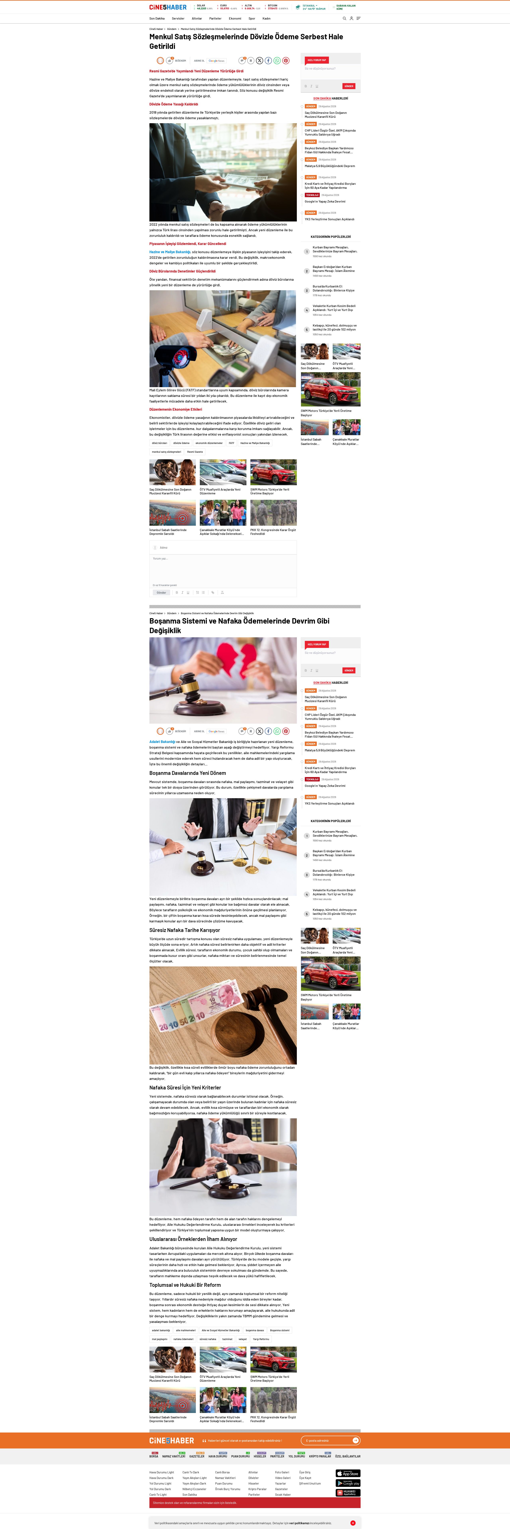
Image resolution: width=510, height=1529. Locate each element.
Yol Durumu (296, 1455)
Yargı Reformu (261, 1339)
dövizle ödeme (181, 443)
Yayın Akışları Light (194, 1478)
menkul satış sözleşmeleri (166, 451)
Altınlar (197, 18)
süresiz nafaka (208, 1339)
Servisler (178, 18)
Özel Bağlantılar (348, 1456)
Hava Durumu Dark (161, 1478)
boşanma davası (255, 1330)
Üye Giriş (304, 1472)
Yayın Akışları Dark (194, 1483)
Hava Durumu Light (161, 1472)
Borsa (153, 1455)
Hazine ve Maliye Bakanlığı (255, 443)
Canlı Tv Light (158, 1494)
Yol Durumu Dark (160, 1489)
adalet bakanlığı (161, 1330)
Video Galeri (282, 1478)
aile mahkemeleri (186, 1330)
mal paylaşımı (159, 1339)
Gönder (161, 592)
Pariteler (215, 18)
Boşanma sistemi (279, 1330)
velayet (243, 1339)
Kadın (267, 18)
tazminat (227, 1339)
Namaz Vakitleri (173, 1455)
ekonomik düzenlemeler (209, 443)
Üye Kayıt (305, 1478)
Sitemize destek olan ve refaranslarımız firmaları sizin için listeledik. (195, 1502)
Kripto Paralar (320, 1455)
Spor (252, 18)
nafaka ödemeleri (183, 1339)
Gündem (172, 29)
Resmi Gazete (195, 451)
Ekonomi (235, 18)
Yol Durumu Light (160, 1483)
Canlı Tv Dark (190, 1472)
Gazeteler (196, 1455)
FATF (231, 443)
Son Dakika (157, 18)
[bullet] (203, 592)
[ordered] (197, 592)
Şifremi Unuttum (310, 1483)
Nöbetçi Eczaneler (194, 1489)
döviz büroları (159, 443)
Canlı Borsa (222, 1472)
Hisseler (260, 1455)
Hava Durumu (218, 1455)
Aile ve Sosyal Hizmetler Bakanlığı (221, 1330)
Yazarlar (280, 1483)
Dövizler (253, 1478)
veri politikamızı (299, 1523)
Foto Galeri (282, 1472)
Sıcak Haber (283, 1494)
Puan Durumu (240, 1455)
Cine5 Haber (156, 29)
